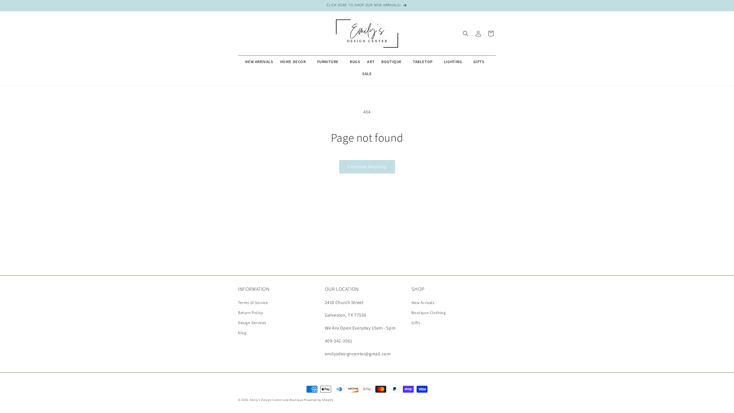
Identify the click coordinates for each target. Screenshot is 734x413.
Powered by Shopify (318, 400)
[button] (295, 62)
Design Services (252, 322)
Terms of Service (253, 302)
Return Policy (250, 312)
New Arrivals (422, 302)
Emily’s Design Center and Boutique (276, 400)
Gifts (415, 322)
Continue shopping (367, 166)
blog (242, 332)
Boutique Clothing (428, 312)
